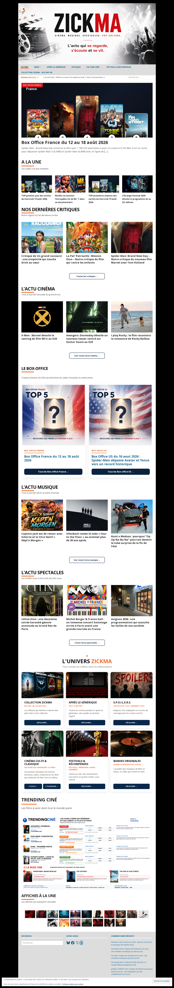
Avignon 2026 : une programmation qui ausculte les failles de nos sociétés (130, 622)
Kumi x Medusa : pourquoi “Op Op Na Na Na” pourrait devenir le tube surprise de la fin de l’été (131, 541)
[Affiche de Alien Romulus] (109, 914)
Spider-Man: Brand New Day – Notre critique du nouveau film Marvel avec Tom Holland (131, 259)
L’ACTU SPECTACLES (42, 572)
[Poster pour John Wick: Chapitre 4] (109, 923)
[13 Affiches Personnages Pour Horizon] (98, 914)
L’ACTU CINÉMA (38, 289)
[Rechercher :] (140, 77)
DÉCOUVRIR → (42, 722)
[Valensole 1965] (75, 914)
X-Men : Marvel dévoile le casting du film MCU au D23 (39, 337)
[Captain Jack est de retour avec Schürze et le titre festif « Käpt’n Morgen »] (42, 515)
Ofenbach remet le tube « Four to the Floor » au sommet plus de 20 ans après (86, 537)
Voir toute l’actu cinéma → (87, 355)
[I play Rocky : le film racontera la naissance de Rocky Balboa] (132, 316)
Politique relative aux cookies (72, 984)
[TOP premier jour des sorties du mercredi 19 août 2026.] (36, 184)
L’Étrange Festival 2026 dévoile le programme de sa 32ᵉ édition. (136, 199)
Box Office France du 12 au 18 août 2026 (64, 142)
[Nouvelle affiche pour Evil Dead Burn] (30, 914)
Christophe (115, 949)
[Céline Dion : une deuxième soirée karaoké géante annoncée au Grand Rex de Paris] (42, 600)
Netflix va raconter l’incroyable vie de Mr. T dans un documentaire (69, 199)
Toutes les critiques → (87, 276)
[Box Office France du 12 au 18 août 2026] (87, 110)
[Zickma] (87, 63)
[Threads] (82, 943)
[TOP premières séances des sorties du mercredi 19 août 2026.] (104, 184)
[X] (77, 943)
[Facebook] (73, 943)
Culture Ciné (92, 67)
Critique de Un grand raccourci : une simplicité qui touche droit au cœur (41, 259)
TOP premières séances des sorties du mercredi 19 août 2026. (103, 199)
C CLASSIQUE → (51, 786)
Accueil (24, 67)
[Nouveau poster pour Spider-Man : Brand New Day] (41, 914)
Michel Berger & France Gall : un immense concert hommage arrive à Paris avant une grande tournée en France (86, 624)
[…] (106, 151)
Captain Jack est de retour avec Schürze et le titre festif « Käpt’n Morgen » (41, 537)
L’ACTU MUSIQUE (39, 487)
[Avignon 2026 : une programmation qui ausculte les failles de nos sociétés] (132, 600)
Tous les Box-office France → (53, 471)
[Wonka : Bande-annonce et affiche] (64, 923)
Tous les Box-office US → (121, 471)
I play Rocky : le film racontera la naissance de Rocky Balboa (131, 337)
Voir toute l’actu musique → (87, 560)
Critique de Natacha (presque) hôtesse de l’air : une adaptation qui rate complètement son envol (131, 971)
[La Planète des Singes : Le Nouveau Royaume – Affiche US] (132, 914)
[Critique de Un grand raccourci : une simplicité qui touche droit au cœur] (42, 237)
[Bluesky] (68, 943)
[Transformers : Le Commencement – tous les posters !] (121, 914)
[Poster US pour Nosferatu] (87, 914)
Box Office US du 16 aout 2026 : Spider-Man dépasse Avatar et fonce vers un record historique (120, 460)
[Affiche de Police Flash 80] (53, 914)
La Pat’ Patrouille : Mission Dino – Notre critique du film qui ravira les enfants (85, 259)
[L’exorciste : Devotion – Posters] (53, 923)
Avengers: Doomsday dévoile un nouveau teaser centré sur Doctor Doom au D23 (87, 339)
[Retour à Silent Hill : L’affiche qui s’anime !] (64, 914)
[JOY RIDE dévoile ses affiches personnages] (75, 923)
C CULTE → (33, 786)
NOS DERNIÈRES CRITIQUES (50, 209)
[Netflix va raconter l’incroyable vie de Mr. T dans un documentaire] (70, 184)
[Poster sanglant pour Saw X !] (143, 914)
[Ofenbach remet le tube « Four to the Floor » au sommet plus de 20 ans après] (87, 515)
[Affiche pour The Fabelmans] (121, 923)
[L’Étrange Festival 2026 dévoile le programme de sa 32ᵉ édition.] (137, 184)
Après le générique (56, 67)
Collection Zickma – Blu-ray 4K (36, 72)
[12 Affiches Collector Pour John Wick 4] (98, 923)
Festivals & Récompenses (119, 67)
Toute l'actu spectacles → (87, 642)
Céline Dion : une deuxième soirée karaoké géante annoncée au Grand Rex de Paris (39, 624)
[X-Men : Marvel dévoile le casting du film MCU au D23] (42, 316)
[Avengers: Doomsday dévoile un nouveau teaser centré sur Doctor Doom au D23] (87, 316)
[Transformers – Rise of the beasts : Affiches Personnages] (87, 923)
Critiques (76, 67)
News (36, 67)
